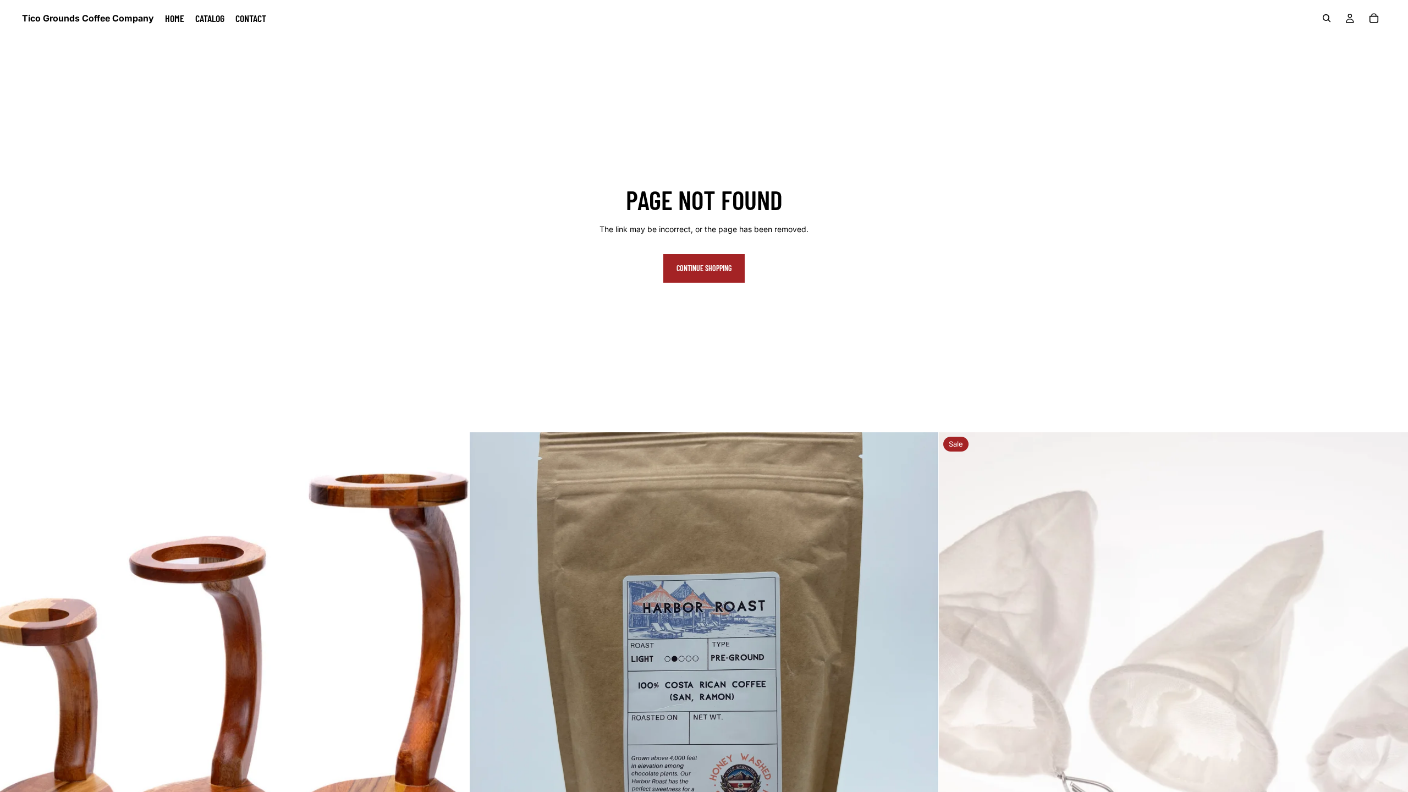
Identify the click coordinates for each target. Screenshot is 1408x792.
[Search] (1326, 18)
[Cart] (1374, 18)
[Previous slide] (16, 667)
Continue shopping (704, 268)
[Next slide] (452, 667)
